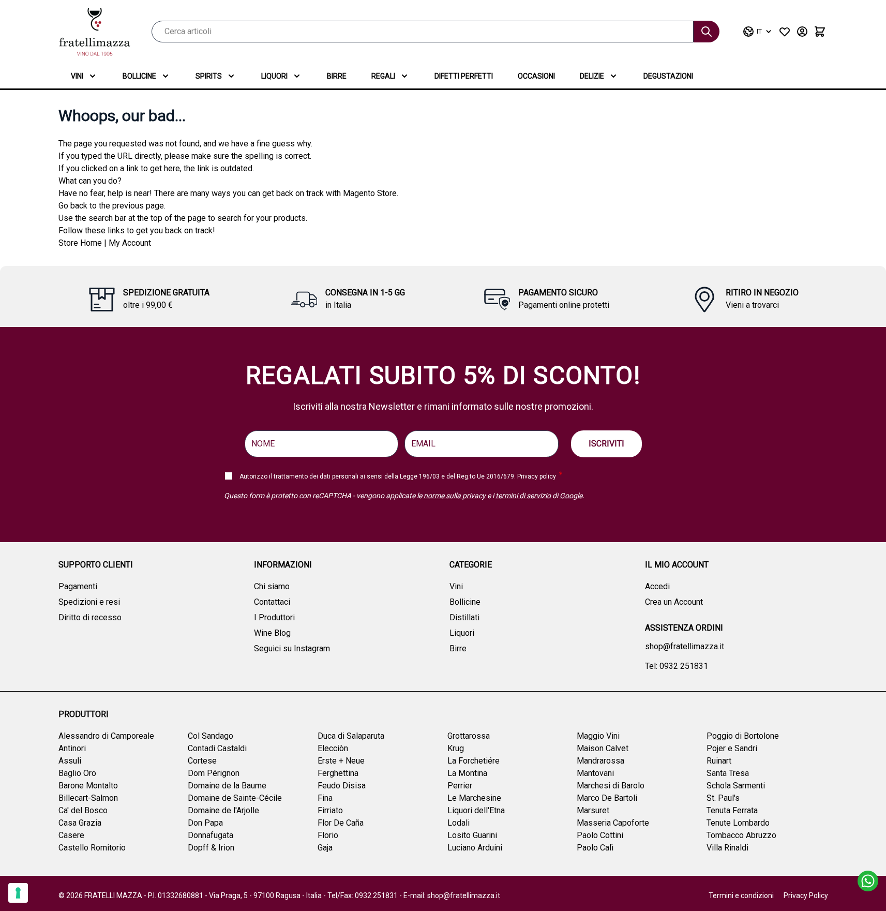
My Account (130, 243)
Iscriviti (606, 444)
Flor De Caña (341, 823)
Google (571, 495)
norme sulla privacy (455, 495)
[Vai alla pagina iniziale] (94, 31)
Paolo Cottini (600, 835)
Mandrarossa (600, 761)
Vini (77, 76)
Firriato (330, 810)
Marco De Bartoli (607, 798)
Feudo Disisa (342, 785)
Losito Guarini (472, 835)
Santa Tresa (728, 773)
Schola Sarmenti (736, 785)
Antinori (72, 748)
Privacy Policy (806, 895)
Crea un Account (674, 602)
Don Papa (205, 823)
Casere (71, 835)
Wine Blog (272, 633)
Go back (72, 206)
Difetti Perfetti (463, 76)
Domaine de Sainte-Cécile (235, 798)
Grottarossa (468, 736)
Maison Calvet (602, 748)
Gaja (325, 848)
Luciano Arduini (474, 848)
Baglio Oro (77, 773)
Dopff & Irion (211, 848)
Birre (337, 76)
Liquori (274, 76)
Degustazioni (668, 76)
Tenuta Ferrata (732, 810)
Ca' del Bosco (83, 810)
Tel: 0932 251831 (676, 666)
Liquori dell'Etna (476, 810)
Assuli (69, 761)
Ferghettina (338, 773)
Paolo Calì (595, 848)
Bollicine (139, 76)
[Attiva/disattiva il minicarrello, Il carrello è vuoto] (820, 31)
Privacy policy (536, 476)
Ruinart (719, 761)
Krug (455, 748)
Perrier (459, 785)
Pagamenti (77, 586)
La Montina (467, 773)
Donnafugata (210, 835)
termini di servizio (523, 495)
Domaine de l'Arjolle (223, 810)
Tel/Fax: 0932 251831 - (365, 895)
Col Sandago (210, 736)
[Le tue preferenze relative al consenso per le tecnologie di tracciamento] (18, 893)
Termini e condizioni (741, 895)
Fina (325, 798)
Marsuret (593, 810)
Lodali (458, 823)
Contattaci (272, 602)
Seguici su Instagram (292, 648)
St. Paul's (723, 798)
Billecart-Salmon (88, 798)
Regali (383, 76)
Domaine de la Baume (227, 785)
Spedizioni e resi (89, 602)
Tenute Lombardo (738, 823)
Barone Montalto (88, 785)
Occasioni (536, 76)
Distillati (464, 617)
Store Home (80, 243)
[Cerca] (706, 31)
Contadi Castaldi (217, 748)
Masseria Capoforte (613, 823)
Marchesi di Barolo (610, 785)
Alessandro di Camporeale (106, 736)
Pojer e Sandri (732, 748)
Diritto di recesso (90, 617)
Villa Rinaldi (727, 848)
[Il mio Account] (802, 31)
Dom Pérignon (213, 773)
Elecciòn (333, 748)
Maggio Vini (598, 736)
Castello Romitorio (92, 848)
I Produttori (274, 617)
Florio (328, 835)
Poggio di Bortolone (743, 736)
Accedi (657, 586)
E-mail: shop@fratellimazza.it (451, 895)
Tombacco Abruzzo (741, 835)
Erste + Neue (341, 761)
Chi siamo (272, 586)
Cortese (202, 761)
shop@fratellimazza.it (684, 646)
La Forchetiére (473, 761)
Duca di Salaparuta (351, 736)
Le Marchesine (474, 798)
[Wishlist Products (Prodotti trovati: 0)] (784, 31)
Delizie (592, 76)
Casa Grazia (79, 823)
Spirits (209, 76)
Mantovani (595, 773)
